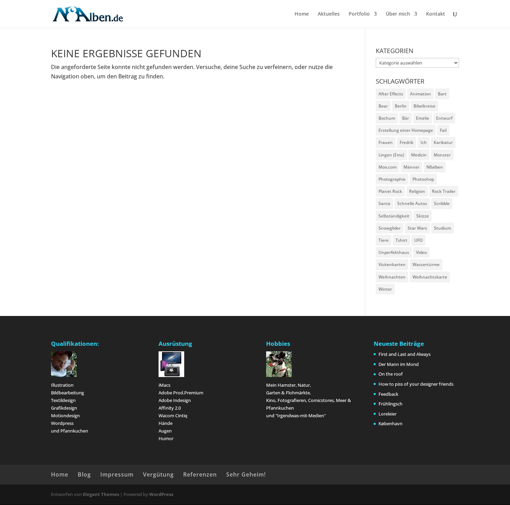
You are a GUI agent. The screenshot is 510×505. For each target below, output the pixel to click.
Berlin (401, 106)
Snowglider (390, 228)
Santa (384, 203)
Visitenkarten (392, 264)
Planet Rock (390, 191)
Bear (383, 106)
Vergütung (158, 474)
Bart (442, 94)
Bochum (387, 118)
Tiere (384, 240)
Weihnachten (392, 277)
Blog (84, 474)
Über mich (398, 14)
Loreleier (388, 414)
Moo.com (388, 167)
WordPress (161, 494)
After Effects (391, 94)
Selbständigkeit (394, 216)
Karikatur (443, 142)
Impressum (117, 474)
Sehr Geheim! (246, 474)
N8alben (434, 167)
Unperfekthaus (394, 252)
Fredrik (407, 142)
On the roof (391, 374)
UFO (418, 240)
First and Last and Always (405, 354)
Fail (443, 130)
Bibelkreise (424, 106)
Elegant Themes (101, 494)
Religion (417, 191)
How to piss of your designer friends (416, 384)
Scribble (442, 203)
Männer (411, 167)
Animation (420, 94)
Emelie (422, 118)
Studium (442, 228)
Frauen (386, 142)
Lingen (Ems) (391, 155)
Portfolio (359, 14)
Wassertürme (426, 264)
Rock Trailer (444, 191)
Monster (442, 155)
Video (421, 252)
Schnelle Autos (412, 203)
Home (302, 14)
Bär (405, 118)
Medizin (419, 155)
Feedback (388, 394)
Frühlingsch (390, 404)
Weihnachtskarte (430, 277)
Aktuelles (329, 14)
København (390, 423)
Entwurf (444, 118)
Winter (385, 289)
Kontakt (435, 14)
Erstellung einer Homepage (406, 130)
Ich (423, 142)
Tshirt (401, 240)
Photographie (392, 179)
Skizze (422, 216)
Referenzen (200, 474)
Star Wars (417, 228)
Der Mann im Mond (399, 364)
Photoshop (423, 179)
